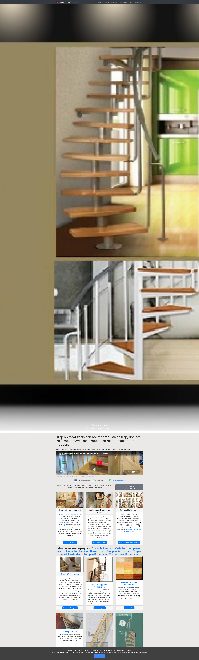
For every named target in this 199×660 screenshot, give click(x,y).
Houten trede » (129, 608)
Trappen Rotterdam (95, 554)
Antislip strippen (70, 631)
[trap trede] (129, 568)
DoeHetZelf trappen (70, 574)
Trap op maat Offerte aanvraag (129, 487)
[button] (15, 218)
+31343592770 (76, 2)
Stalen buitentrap (102, 548)
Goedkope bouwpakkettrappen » (129, 542)
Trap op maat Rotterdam (123, 554)
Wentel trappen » (100, 608)
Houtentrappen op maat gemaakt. (69, 515)
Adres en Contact (135, 2)
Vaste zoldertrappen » (99, 542)
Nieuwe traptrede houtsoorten (129, 583)
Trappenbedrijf (65, 2)
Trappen (100, 2)
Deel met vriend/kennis (118, 480)
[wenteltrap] (99, 569)
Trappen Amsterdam (119, 551)
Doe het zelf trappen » (70, 608)
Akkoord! (99, 656)
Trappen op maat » (70, 542)
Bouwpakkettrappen (111, 2)
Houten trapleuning (76, 551)
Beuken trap (97, 551)
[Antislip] (69, 621)
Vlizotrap (130, 529)
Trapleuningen (124, 2)
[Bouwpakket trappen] (129, 500)
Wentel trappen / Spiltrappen (99, 585)
